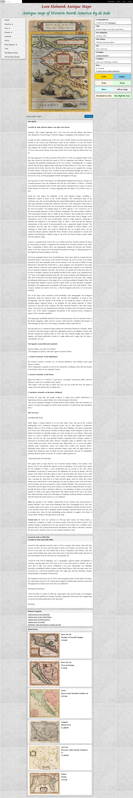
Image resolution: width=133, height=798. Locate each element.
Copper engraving (102, 55)
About (124, 1)
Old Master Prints (11, 53)
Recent (118, 1)
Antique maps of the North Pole (39, 614)
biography (112, 23)
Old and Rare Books (12, 57)
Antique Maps (111, 1)
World (6, 20)
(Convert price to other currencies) (108, 71)
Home (2, 1)
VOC (6, 49)
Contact (130, 1)
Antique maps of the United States (39, 617)
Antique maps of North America (39, 619)
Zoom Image (89, 116)
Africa (6, 40)
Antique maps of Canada (36, 622)
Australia (7, 36)
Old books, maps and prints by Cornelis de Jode (44, 625)
